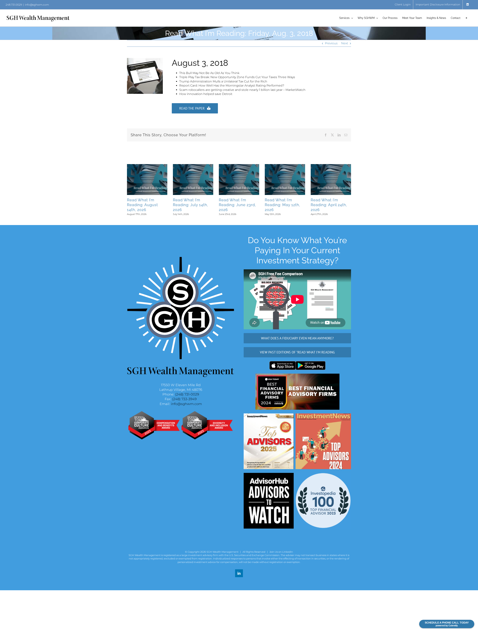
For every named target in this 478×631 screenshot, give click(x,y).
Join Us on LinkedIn (281, 551)
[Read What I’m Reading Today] (145, 59)
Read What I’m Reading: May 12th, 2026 (278, 205)
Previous (331, 43)
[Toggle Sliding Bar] (466, 18)
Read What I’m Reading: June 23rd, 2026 (233, 205)
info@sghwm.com (37, 4)
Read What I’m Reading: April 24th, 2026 (324, 205)
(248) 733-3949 (184, 399)
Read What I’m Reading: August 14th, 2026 (138, 205)
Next (344, 43)
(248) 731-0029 (187, 394)
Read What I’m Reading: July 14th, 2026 (186, 205)
